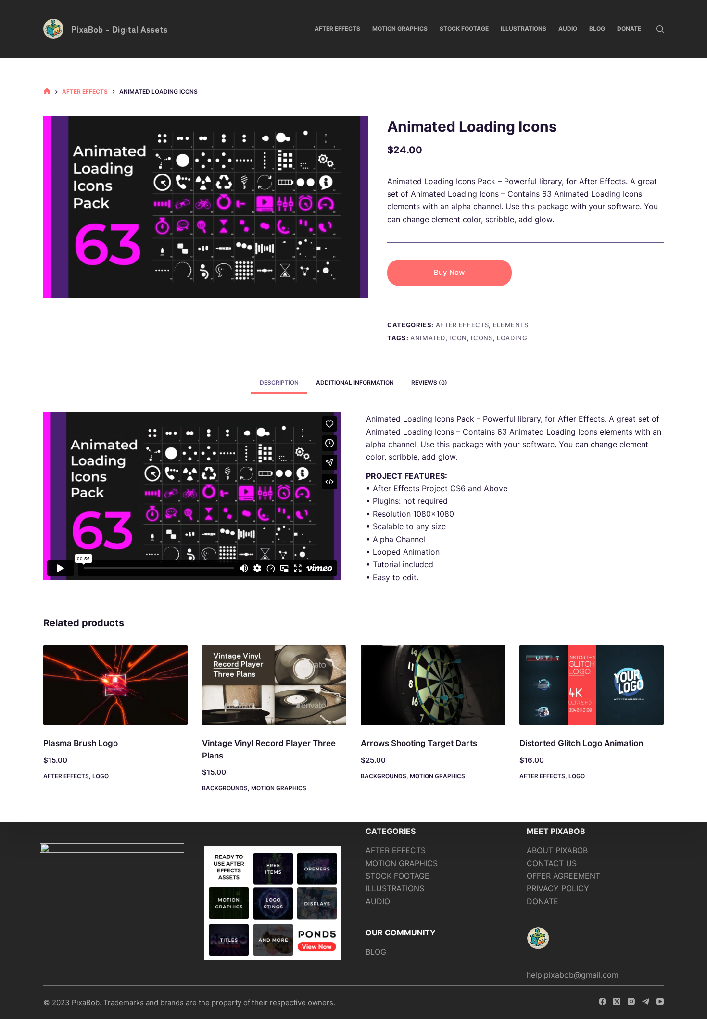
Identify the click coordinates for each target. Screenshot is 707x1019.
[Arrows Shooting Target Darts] (433, 685)
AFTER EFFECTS (396, 850)
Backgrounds (225, 788)
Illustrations (523, 28)
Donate (629, 28)
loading (512, 338)
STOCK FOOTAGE (397, 876)
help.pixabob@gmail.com (573, 975)
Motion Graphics (400, 28)
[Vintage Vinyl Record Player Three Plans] (274, 685)
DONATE (542, 901)
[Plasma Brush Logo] (115, 685)
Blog (597, 28)
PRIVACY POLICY (558, 888)
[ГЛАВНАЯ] (46, 91)
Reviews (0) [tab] (429, 382)
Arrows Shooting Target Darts (419, 743)
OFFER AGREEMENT (563, 876)
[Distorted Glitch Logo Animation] (591, 685)
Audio (567, 28)
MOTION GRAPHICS (402, 863)
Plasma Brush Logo (80, 743)
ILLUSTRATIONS (395, 888)
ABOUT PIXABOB (557, 850)
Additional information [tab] (355, 382)
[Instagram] (631, 1001)
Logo (100, 776)
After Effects (337, 28)
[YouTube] (660, 1001)
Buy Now (449, 272)
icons (481, 338)
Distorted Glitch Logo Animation (581, 743)
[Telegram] (645, 1001)
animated (427, 338)
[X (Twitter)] (616, 1001)
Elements (511, 325)
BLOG (376, 952)
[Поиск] (660, 29)
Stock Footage (464, 28)
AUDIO (378, 901)
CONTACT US (552, 863)
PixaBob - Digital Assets (119, 29)
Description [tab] (279, 382)
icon (458, 338)
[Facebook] (602, 1001)
